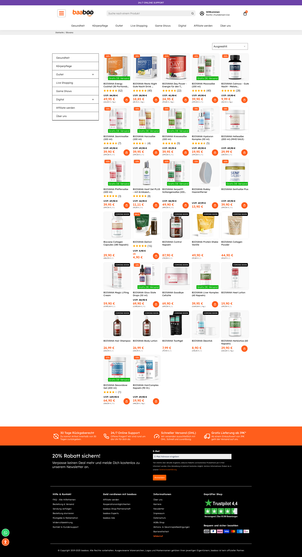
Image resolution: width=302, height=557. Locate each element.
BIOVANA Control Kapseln (172, 243)
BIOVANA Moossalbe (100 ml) (203, 85)
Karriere (157, 504)
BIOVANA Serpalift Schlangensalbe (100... (174, 190)
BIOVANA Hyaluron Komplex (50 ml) (202, 138)
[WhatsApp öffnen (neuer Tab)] (5, 533)
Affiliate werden (203, 25)
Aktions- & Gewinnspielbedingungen (171, 527)
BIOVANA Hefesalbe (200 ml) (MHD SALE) (232, 138)
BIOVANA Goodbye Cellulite (173, 294)
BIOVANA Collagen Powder (231, 243)
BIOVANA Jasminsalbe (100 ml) (115, 138)
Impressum (159, 513)
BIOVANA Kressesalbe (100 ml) (174, 138)
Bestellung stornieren (63, 513)
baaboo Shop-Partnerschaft (117, 508)
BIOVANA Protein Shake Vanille (205, 243)
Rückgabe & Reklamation (65, 517)
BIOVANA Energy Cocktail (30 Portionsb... (116, 85)
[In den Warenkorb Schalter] (126, 100)
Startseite (59, 32)
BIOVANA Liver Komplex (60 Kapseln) (205, 294)
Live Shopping (139, 25)
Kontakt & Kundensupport (65, 527)
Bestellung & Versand (63, 504)
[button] (5, 542)
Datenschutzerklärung (168, 469)
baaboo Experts (111, 513)
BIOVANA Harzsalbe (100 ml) (144, 138)
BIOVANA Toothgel (172, 340)
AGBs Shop (158, 522)
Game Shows (163, 25)
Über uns (225, 25)
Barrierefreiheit (161, 531)
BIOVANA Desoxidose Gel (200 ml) (115, 386)
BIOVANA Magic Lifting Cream (116, 294)
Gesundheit (78, 25)
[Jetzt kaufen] (156, 256)
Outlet (119, 25)
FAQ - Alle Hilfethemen (64, 499)
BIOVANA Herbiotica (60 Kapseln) (234, 342)
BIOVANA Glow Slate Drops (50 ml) (144, 294)
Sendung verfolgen (62, 508)
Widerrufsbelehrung (63, 522)
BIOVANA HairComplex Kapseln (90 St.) (146, 386)
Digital (182, 25)
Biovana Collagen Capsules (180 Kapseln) (115, 243)
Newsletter (158, 508)
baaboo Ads (109, 517)
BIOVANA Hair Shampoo (117, 340)
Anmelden (159, 477)
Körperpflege (100, 25)
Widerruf (158, 536)
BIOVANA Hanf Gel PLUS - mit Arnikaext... (146, 190)
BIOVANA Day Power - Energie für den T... (174, 85)
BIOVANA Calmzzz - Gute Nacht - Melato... (235, 85)
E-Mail (156, 451)
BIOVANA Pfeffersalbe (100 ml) (115, 190)
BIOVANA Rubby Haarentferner (201, 190)
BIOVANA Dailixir (142, 241)
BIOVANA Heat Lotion (233, 292)
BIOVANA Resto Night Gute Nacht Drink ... (145, 85)
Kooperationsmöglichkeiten (116, 504)
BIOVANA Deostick (202, 340)
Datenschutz (159, 517)
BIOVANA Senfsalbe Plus (234, 189)
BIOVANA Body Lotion (145, 340)
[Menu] (61, 13)
